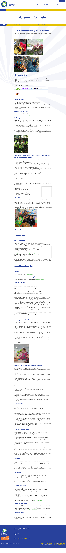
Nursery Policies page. (38, 500)
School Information (27, 4)
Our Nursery (52, 4)
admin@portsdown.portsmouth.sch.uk (15, 9)
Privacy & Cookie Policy (53, 543)
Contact (63, 4)
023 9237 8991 (26, 9)
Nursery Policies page (26, 115)
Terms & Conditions (44, 543)
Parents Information (37, 4)
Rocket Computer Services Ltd (59, 544)
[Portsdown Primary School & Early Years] (5, 531)
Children (45, 4)
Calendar (58, 4)
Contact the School (61, 543)
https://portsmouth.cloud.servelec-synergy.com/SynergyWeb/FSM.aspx (28, 253)
